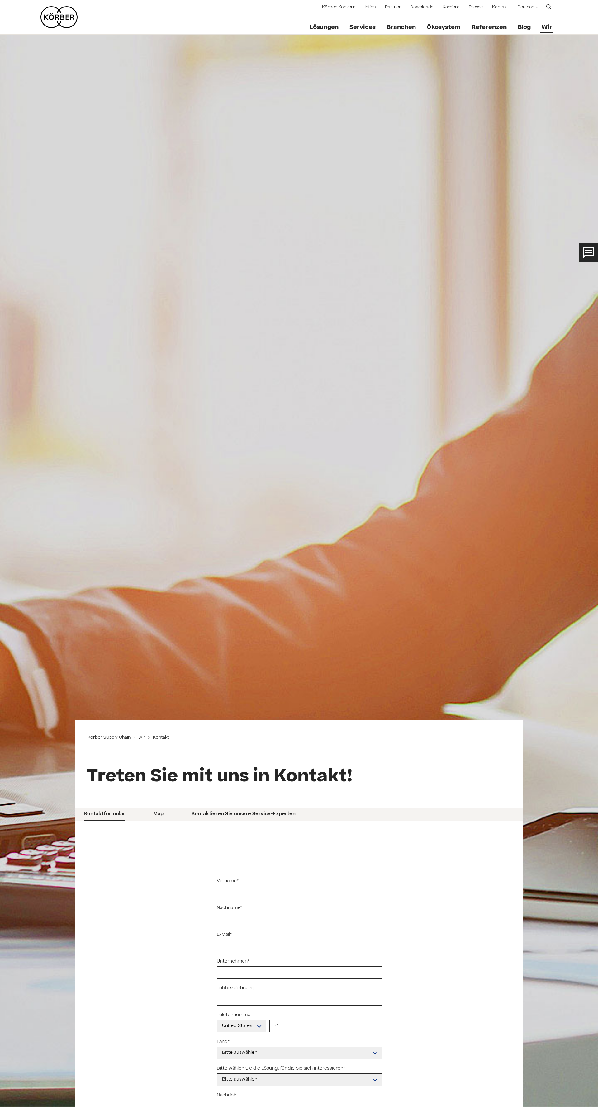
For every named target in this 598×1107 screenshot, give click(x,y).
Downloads (421, 8)
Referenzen (489, 28)
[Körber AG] (59, 17)
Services (362, 28)
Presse (476, 8)
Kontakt (500, 8)
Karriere (451, 8)
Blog (524, 28)
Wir (547, 28)
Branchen (401, 28)
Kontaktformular (104, 814)
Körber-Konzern (338, 8)
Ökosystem (444, 28)
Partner (393, 8)
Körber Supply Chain (110, 738)
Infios (370, 8)
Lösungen (324, 28)
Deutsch (525, 8)
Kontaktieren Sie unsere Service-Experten (244, 814)
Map (158, 814)
